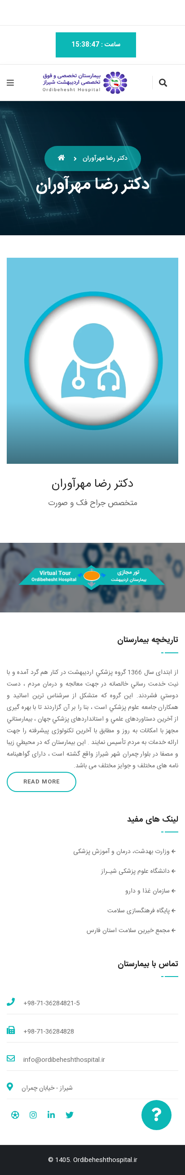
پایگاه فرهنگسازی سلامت (139, 911)
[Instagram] (33, 1116)
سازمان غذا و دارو (148, 891)
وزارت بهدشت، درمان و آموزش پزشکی (122, 851)
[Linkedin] (51, 1116)
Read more (41, 781)
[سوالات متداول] (156, 1115)
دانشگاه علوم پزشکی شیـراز (136, 871)
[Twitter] (70, 1116)
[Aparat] (15, 1116)
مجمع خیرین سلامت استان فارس (129, 930)
